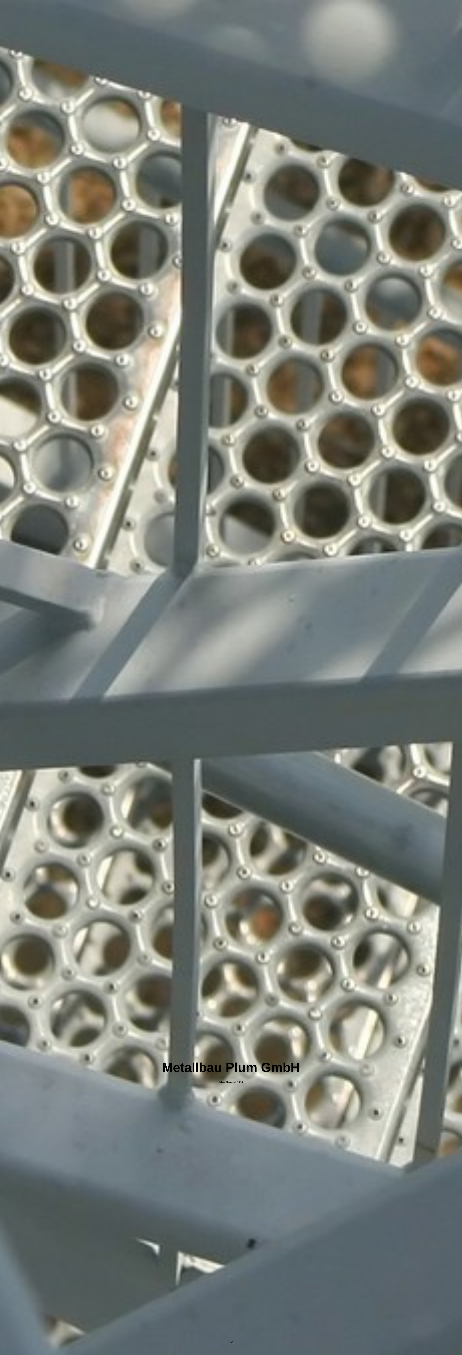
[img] (231, 677)
